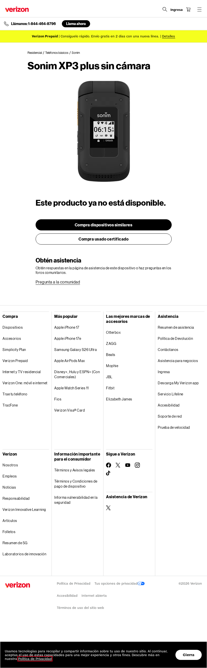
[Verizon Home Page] (17, 9)
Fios (57, 399)
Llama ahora (76, 23)
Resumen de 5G (15, 543)
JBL (109, 377)
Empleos (10, 476)
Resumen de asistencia (176, 327)
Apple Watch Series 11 (71, 388)
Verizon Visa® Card (69, 410)
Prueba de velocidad (174, 427)
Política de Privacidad (73, 583)
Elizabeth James (119, 399)
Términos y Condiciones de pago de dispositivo (75, 483)
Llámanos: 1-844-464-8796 (33, 24)
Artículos (10, 520)
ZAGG (111, 343)
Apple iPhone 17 (66, 327)
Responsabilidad (16, 498)
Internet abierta (94, 596)
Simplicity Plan (14, 349)
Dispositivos (13, 327)
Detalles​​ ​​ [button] (168, 36)
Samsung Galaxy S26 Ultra (75, 349)
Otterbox (113, 332)
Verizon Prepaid (15, 361)
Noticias (9, 487)
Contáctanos (168, 349)
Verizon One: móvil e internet (25, 383)
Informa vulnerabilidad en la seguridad (75, 500)
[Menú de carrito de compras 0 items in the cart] (188, 9)
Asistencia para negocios (178, 361)
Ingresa (164, 372)
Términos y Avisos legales (74, 470)
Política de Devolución (175, 338)
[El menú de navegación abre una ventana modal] (199, 9)
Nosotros (10, 465)
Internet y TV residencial (22, 372)
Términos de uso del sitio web (80, 608)
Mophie (112, 366)
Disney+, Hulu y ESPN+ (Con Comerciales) (77, 374)
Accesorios (12, 338)
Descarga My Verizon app (178, 383)
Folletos (9, 532)
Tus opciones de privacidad (116, 583)
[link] (36, 52)
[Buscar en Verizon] (164, 9)
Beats (110, 354)
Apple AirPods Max (69, 361)
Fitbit (110, 388)
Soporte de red (170, 416)
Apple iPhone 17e (67, 338)
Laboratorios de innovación (24, 554)
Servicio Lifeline (170, 394)
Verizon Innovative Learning (24, 509)
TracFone (10, 405)
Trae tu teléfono (15, 394)
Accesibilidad (169, 405)
